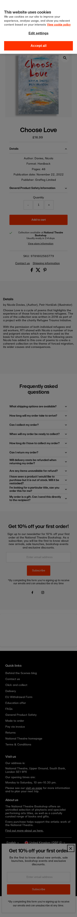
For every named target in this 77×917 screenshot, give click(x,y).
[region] (38, 27)
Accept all (38, 45)
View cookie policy (59, 25)
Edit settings (38, 33)
